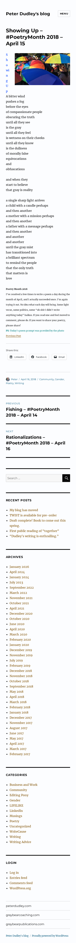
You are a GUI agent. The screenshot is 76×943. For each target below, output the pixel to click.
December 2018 (21, 671)
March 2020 (18, 634)
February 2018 (20, 707)
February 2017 (20, 754)
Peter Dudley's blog (28, 13)
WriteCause (18, 831)
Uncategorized (20, 826)
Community (46, 379)
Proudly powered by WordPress (50, 935)
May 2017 (16, 738)
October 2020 (19, 619)
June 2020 (17, 624)
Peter (14, 379)
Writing (19, 383)
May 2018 (16, 691)
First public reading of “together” (34, 531)
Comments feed (21, 883)
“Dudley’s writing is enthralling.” (34, 536)
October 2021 (19, 603)
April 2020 (17, 629)
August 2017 (18, 728)
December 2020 (21, 613)
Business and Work (23, 785)
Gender (59, 379)
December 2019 (21, 650)
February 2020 (20, 639)
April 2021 (17, 608)
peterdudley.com (18, 906)
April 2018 (17, 697)
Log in (14, 872)
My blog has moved (24, 510)
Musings (16, 816)
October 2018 (19, 681)
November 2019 (21, 655)
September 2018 (21, 686)
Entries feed (18, 878)
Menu (64, 13)
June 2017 (17, 733)
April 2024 (17, 572)
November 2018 (21, 676)
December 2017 (21, 717)
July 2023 (16, 582)
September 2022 (22, 587)
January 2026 (19, 567)
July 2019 (16, 660)
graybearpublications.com (25, 924)
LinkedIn (16, 811)
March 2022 (18, 593)
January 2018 (19, 712)
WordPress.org (20, 888)
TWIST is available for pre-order (33, 515)
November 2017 (21, 723)
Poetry (10, 383)
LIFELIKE (16, 805)
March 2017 (18, 749)
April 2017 (17, 743)
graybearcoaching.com (23, 915)
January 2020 (19, 645)
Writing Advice (20, 842)
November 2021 (21, 598)
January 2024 (19, 577)
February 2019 (20, 665)
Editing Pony (19, 795)
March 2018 (18, 702)
